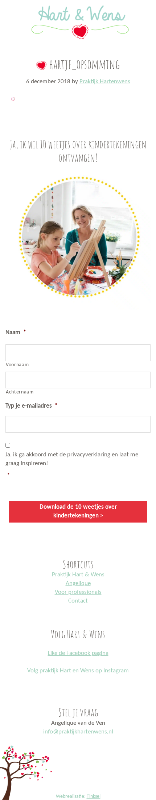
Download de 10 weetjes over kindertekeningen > (78, 511)
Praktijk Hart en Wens (78, 1)
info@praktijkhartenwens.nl (78, 732)
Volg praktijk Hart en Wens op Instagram (78, 671)
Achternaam (20, 392)
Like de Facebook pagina (78, 653)
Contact (78, 601)
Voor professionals (78, 592)
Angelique (78, 583)
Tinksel (93, 796)
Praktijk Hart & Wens (78, 575)
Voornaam (17, 365)
